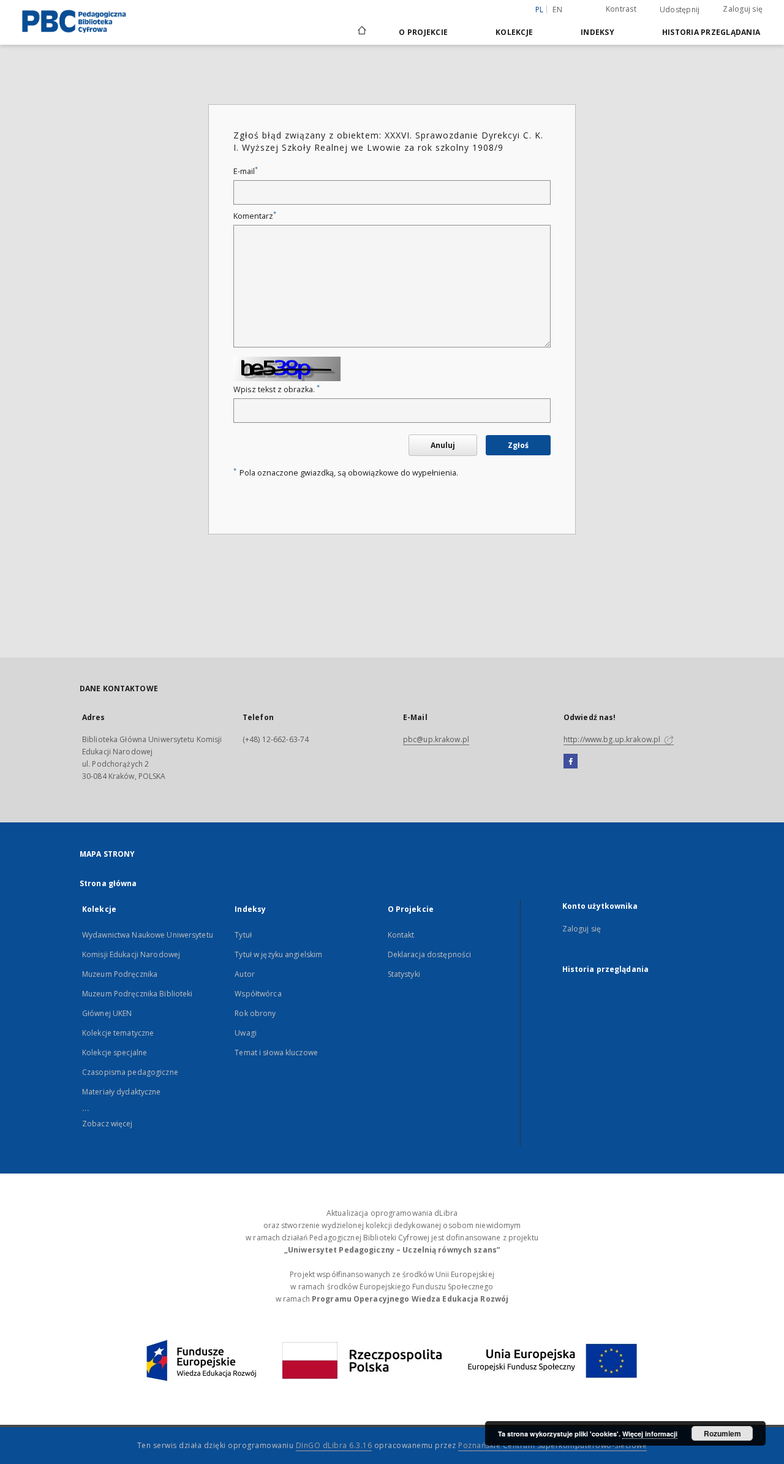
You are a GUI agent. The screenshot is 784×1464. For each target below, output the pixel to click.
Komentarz (254, 216)
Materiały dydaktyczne (121, 1092)
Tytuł (243, 935)
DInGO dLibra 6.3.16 (334, 1445)
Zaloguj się (743, 9)
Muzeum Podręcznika (119, 974)
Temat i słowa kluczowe (276, 1052)
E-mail (245, 171)
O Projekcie (423, 32)
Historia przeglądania (711, 32)
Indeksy (597, 32)
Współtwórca (258, 993)
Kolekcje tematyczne (118, 1033)
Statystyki (404, 974)
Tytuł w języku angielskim (278, 954)
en (557, 9)
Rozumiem (722, 1433)
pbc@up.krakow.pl (436, 739)
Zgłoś (518, 445)
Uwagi (246, 1033)
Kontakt (401, 935)
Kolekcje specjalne (114, 1052)
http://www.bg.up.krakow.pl (613, 739)
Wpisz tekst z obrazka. (276, 389)
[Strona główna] (361, 31)
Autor (245, 974)
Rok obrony (255, 1013)
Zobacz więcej (107, 1123)
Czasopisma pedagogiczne (130, 1072)
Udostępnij (680, 10)
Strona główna (108, 883)
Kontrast (621, 9)
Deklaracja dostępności (430, 954)
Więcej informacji (649, 1433)
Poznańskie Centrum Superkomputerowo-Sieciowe (552, 1445)
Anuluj (443, 445)
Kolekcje (514, 32)
